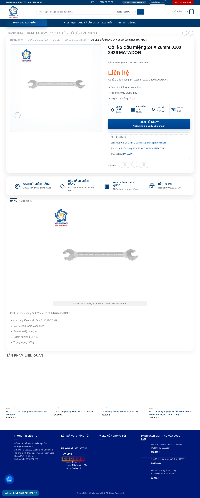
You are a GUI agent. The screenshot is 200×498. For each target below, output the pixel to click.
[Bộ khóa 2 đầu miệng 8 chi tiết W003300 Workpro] (28, 383)
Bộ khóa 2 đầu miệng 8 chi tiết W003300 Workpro (26, 413)
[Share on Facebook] (122, 165)
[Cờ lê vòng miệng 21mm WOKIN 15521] (124, 383)
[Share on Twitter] (128, 165)
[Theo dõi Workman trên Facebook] (63, 443)
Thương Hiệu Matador (156, 143)
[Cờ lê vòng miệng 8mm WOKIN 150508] (76, 383)
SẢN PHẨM (107, 23)
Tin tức (121, 23)
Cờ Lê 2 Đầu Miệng (83, 33)
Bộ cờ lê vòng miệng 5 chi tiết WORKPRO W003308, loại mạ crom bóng (170, 413)
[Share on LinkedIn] (147, 165)
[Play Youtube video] (117, 452)
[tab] (13, 201)
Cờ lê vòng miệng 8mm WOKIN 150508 (73, 411)
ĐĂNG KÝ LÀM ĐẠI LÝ (89, 23)
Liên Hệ (132, 23)
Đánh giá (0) (25, 201)
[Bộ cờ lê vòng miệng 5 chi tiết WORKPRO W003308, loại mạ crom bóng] (171, 383)
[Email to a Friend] (134, 165)
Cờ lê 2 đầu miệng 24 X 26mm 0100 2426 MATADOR (139, 148)
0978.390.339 (32, 459)
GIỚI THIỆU (69, 23)
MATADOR (128, 154)
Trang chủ (14, 33)
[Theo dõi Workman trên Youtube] (66, 443)
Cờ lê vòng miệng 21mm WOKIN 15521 (121, 411)
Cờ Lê (61, 33)
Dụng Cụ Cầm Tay (40, 33)
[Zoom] (18, 115)
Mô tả (13, 201)
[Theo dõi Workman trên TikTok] (70, 443)
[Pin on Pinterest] (141, 165)
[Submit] (140, 12)
